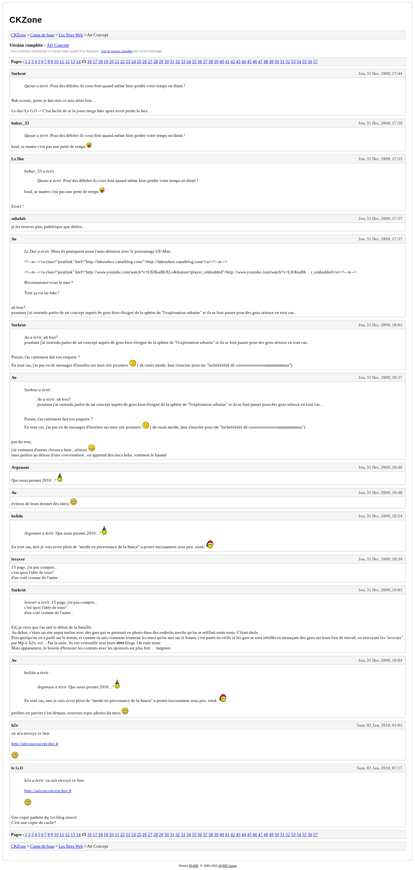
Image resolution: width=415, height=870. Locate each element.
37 (205, 61)
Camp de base (42, 34)
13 (73, 61)
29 (161, 61)
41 (227, 61)
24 (133, 61)
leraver (18, 559)
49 (271, 61)
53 (293, 61)
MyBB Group (228, 865)
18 (100, 61)
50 (277, 61)
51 (282, 61)
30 (166, 61)
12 (67, 61)
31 (172, 61)
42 (233, 61)
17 (95, 61)
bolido (17, 516)
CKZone (25, 20)
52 (288, 61)
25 (139, 61)
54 (299, 61)
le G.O (17, 768)
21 (117, 61)
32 (177, 61)
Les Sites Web (71, 34)
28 (155, 61)
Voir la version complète (117, 51)
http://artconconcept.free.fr (34, 743)
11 (62, 61)
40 (221, 61)
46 (255, 61)
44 (244, 61)
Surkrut (18, 73)
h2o (14, 725)
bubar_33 (20, 123)
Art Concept (58, 45)
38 (210, 61)
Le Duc (17, 158)
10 (56, 61)
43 (238, 61)
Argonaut (20, 467)
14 (78, 61)
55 (304, 61)
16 (89, 61)
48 (266, 61)
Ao (14, 238)
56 (310, 61)
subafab (18, 218)
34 (188, 61)
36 (199, 61)
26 (144, 61)
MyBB (193, 865)
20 (111, 61)
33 (183, 61)
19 (106, 61)
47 (260, 61)
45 (249, 61)
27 (150, 61)
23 (128, 61)
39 (216, 61)
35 (194, 61)
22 (122, 61)
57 (315, 61)
